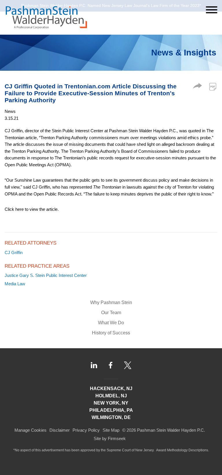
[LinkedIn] (94, 365)
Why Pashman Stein (111, 302)
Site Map (111, 430)
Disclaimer (59, 430)
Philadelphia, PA (111, 410)
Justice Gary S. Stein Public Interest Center (46, 275)
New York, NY (111, 403)
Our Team (111, 312)
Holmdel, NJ (111, 395)
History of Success (111, 332)
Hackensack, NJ (111, 388)
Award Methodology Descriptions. (182, 450)
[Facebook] (110, 365)
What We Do (111, 322)
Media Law (15, 283)
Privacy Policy (86, 430)
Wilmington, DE (111, 417)
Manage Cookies (30, 430)
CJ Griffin (14, 252)
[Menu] (212, 10)
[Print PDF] (212, 86)
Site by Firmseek (110, 438)
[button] (197, 87)
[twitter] (128, 365)
